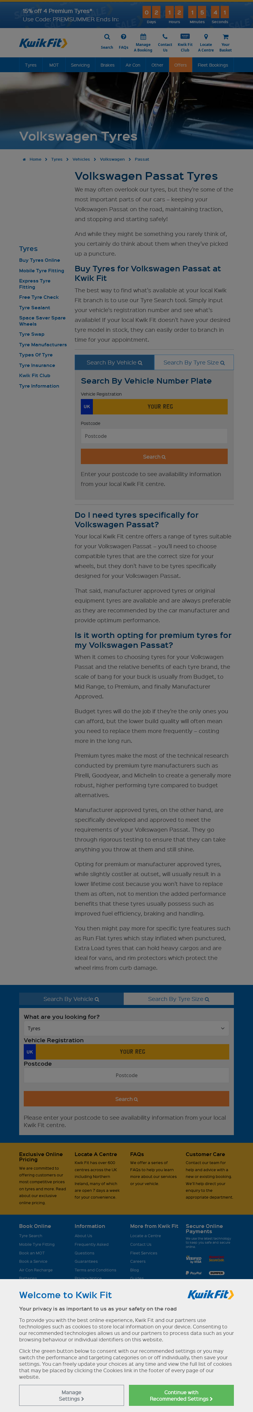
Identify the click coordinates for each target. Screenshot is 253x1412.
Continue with (180, 1395)
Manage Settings (70, 1395)
